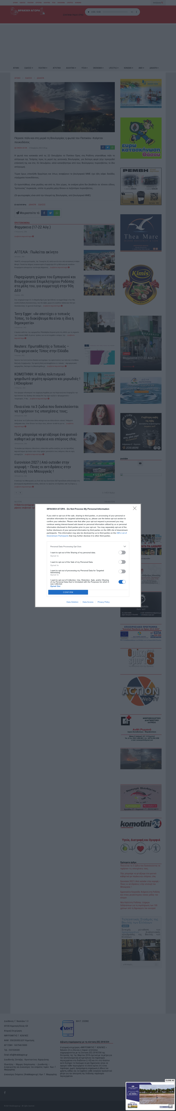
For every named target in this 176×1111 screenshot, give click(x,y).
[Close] (135, 509)
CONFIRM (68, 592)
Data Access (88, 602)
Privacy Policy (104, 602)
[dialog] (88, 555)
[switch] (122, 552)
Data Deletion (72, 602)
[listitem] (88, 546)
